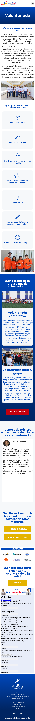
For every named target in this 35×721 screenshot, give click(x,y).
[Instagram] (17, 713)
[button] (32, 3)
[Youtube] (21, 713)
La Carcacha (25, 718)
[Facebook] (13, 713)
